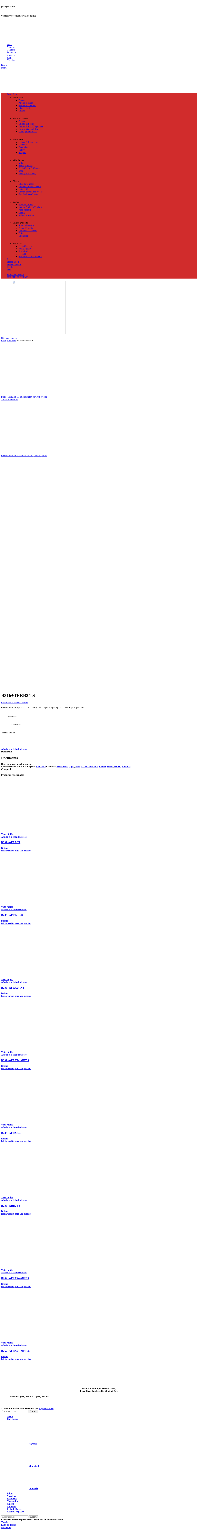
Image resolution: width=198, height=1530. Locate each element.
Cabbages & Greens (28, 131)
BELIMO (11, 340)
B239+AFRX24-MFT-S (15, 1060)
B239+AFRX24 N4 (12, 987)
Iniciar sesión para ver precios (33, 397)
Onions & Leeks (26, 124)
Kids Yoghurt (25, 210)
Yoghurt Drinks (26, 204)
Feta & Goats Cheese (28, 194)
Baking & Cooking (27, 173)
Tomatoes (23, 144)
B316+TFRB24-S (89, 766)
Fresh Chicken (25, 246)
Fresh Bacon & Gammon (30, 256)
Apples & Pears (26, 103)
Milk (21, 163)
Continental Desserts (28, 230)
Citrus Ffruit (24, 108)
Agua (71, 766)
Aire (77, 766)
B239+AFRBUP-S (12, 915)
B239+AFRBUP (10, 842)
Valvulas (126, 766)
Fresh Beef (24, 254)
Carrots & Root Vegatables (31, 126)
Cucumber (23, 147)
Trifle (21, 233)
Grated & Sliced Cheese (30, 186)
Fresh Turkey (25, 248)
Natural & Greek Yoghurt (30, 207)
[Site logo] (19, 39)
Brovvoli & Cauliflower (29, 129)
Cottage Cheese (26, 189)
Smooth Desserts (26, 225)
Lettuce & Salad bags (28, 142)
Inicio (3, 340)
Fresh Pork (24, 251)
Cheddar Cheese (26, 184)
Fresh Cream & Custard (29, 168)
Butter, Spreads (25, 165)
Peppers (22, 152)
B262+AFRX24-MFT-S (15, 1278)
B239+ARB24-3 (10, 1205)
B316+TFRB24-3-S (10, 455)
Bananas (22, 100)
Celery (22, 150)
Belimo (102, 766)
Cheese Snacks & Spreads (30, 191)
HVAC (117, 766)
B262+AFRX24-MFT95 (15, 1350)
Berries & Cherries (27, 105)
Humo (110, 766)
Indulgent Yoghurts (27, 215)
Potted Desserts (26, 228)
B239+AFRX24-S (11, 1132)
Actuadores (62, 766)
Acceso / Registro (15, 1511)
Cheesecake (24, 236)
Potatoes (22, 121)
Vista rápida (7, 834)
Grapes (22, 110)
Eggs (21, 171)
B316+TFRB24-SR (10, 397)
